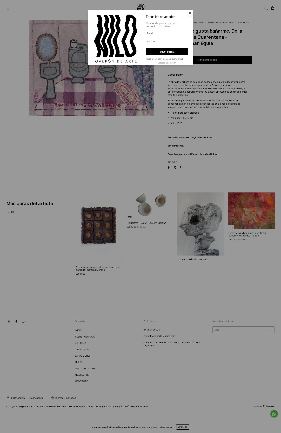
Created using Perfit (167, 63)
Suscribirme (167, 51)
